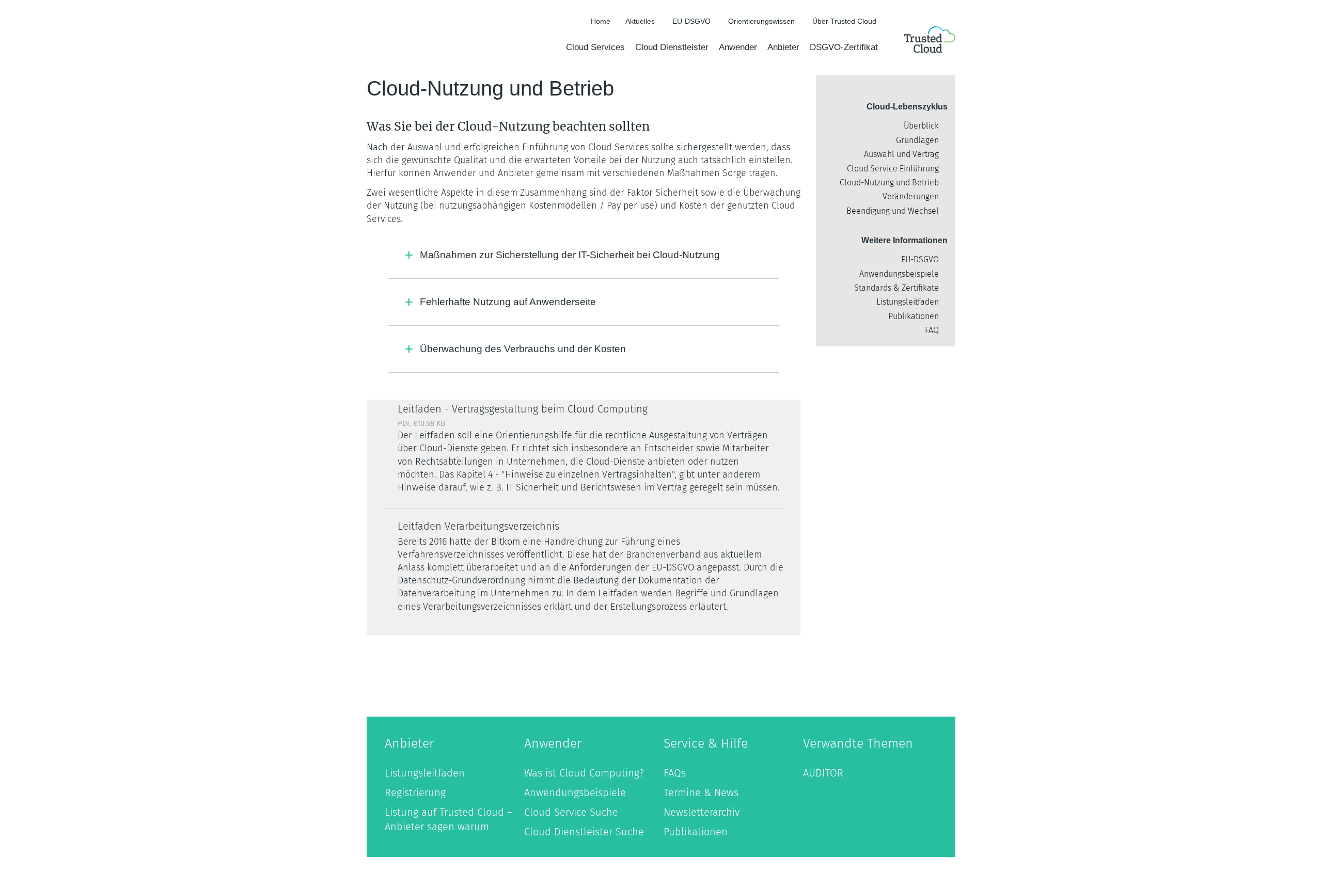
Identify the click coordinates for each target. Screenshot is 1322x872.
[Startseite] (929, 41)
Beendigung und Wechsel (892, 211)
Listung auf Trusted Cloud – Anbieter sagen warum (448, 819)
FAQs (675, 773)
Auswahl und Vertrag (901, 154)
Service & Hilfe (706, 743)
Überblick (921, 126)
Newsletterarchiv (701, 812)
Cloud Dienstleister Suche (584, 832)
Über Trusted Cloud (844, 21)
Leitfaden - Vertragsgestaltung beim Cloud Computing (523, 409)
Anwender (738, 47)
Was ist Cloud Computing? (584, 773)
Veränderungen (911, 196)
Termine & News (701, 792)
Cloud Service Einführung (893, 168)
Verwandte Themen (858, 743)
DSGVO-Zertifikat (844, 47)
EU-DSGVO (691, 21)
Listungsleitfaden (907, 302)
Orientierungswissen (761, 21)
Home (600, 21)
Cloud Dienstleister (672, 47)
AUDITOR (823, 773)
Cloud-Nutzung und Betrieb (889, 182)
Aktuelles (640, 21)
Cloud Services (595, 47)
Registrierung (415, 792)
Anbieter (783, 47)
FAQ (932, 330)
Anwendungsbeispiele (899, 274)
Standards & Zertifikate (896, 288)
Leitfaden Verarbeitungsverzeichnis (478, 526)
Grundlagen (917, 140)
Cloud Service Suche (571, 812)
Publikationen (913, 316)
